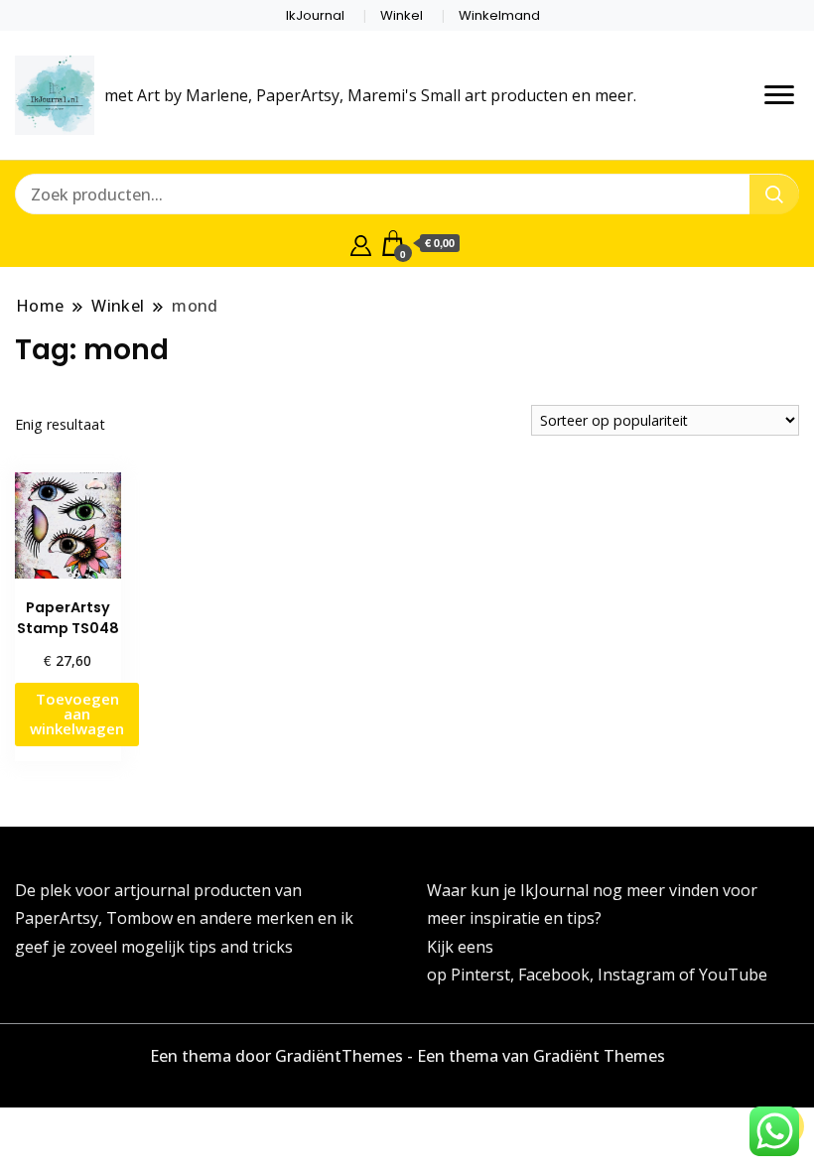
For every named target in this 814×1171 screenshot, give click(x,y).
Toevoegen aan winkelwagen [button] (77, 713)
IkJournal (315, 15)
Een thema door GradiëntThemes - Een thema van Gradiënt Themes (407, 1056)
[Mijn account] (360, 243)
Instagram (638, 974)
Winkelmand (499, 15)
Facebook (554, 974)
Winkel (401, 15)
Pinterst (480, 974)
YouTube (733, 974)
